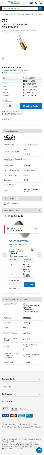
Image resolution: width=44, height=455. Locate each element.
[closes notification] (35, 228)
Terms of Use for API (25, 427)
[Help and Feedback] (39, 450)
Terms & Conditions (9, 427)
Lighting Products (15, 14)
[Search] (40, 8)
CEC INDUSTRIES (30, 145)
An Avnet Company (9, 439)
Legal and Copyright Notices (27, 424)
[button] (3, 3)
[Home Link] (18, 3)
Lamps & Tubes (31, 14)
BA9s (26, 175)
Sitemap (38, 427)
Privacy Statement (8, 424)
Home (4, 14)
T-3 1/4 (26, 180)
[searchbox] (20, 8)
